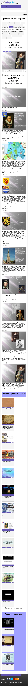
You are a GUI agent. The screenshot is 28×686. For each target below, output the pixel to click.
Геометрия (10, 25)
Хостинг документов (10, 684)
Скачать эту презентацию (14, 47)
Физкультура (21, 33)
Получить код (6, 50)
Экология (4, 38)
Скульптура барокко (6, 601)
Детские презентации (18, 25)
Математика (22, 27)
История (11, 27)
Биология (23, 22)
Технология (11, 33)
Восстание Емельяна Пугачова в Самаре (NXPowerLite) (7, 480)
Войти (25, 14)
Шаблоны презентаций (16, 35)
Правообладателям (10, 682)
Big (11, 2)
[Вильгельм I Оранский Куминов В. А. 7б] (14, 106)
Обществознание (5, 31)
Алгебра (4, 22)
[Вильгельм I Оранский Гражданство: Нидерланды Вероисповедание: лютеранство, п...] (14, 129)
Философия (4, 35)
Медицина (4, 29)
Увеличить (23, 50)
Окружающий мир (14, 31)
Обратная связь (19, 682)
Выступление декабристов (8, 443)
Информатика (5, 27)
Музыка (9, 29)
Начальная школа (18, 29)
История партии (6, 549)
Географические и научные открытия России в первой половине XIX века (8, 427)
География (4, 25)
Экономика (9, 38)
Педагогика (21, 31)
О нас (3, 682)
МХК (13, 29)
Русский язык (5, 33)
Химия (9, 35)
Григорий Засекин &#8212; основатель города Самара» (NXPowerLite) (8, 409)
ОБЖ (24, 29)
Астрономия (17, 22)
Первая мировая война (7, 584)
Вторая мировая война (7, 461)
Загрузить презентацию (11, 6)
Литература (16, 27)
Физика (16, 33)
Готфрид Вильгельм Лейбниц (8, 629)
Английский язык (10, 22)
